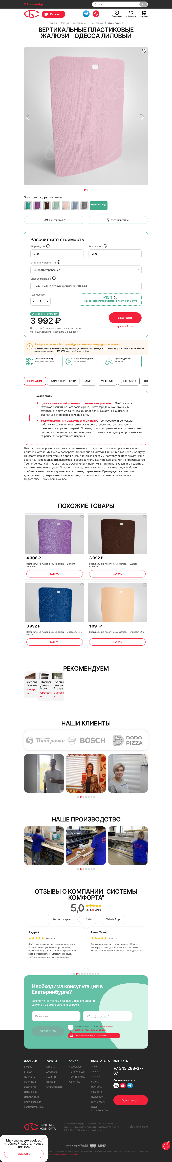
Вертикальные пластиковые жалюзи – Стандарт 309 (116, 632)
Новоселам (75, 1066)
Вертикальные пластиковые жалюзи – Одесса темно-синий (54, 633)
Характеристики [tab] (63, 381)
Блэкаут (29, 1071)
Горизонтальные (34, 1106)
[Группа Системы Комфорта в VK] (116, 1086)
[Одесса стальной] (84, 205)
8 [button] (93, 974)
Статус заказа (54, 1086)
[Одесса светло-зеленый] (56, 205)
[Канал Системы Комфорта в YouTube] (123, 1086)
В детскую (30, 1086)
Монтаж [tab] (107, 381)
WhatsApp (113, 919)
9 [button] (95, 974)
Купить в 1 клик (125, 326)
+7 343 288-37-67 (128, 1071)
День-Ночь (30, 1091)
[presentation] (56, 253)
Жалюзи (30, 1060)
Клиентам (74, 1081)
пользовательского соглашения (64, 1154)
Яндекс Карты (61, 919)
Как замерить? (57, 220)
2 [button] (87, 190)
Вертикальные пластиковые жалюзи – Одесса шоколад (113, 565)
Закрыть (23, 1153)
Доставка (51, 1071)
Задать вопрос (130, 1100)
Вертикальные (32, 1101)
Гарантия (51, 1076)
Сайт (88, 919)
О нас (94, 1066)
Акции (73, 1060)
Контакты (120, 1060)
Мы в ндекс (93, 909)
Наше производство (99, 1108)
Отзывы (95, 1071)
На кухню (29, 1076)
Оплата (50, 1066)
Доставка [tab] (129, 381)
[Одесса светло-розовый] (66, 205)
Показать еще (98, 206)
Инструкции (98, 1101)
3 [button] (83, 797)
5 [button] (89, 797)
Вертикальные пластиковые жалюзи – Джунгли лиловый (51, 565)
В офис (28, 1066)
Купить (54, 573)
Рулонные (30, 1081)
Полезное (97, 1096)
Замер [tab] (88, 381)
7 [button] (94, 797)
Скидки (95, 1076)
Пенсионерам (77, 1071)
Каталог (55, 14)
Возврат (51, 1081)
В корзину (125, 317)
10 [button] (98, 974)
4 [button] (86, 797)
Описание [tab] (35, 381)
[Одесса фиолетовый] (37, 205)
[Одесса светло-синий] (75, 205)
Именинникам (77, 1076)
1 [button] (85, 190)
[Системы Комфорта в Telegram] (130, 1086)
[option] (86, 116)
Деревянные (31, 1096)
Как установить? (120, 220)
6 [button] (91, 797)
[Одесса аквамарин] (28, 205)
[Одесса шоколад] (47, 205)
